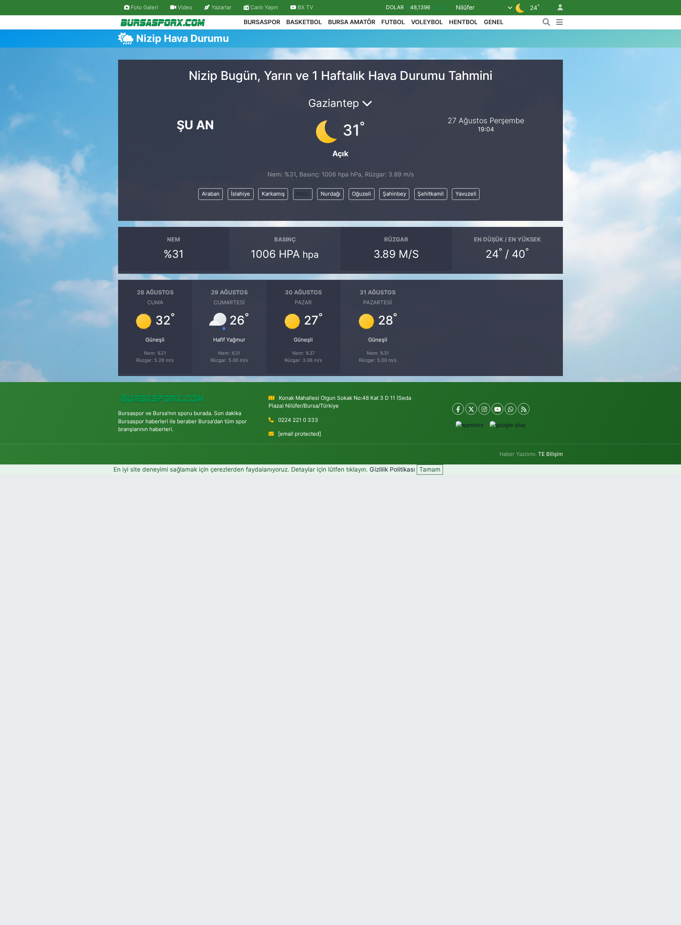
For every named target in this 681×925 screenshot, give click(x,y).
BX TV (304, 7)
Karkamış (273, 194)
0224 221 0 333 (298, 420)
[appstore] (470, 425)
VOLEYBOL (427, 22)
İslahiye (240, 194)
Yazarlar (221, 7)
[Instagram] (484, 409)
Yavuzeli (465, 194)
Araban (211, 194)
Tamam (430, 469)
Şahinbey (394, 194)
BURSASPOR (262, 22)
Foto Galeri (144, 7)
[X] (471, 409)
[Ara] (546, 22)
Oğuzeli (361, 194)
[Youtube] (497, 409)
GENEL (494, 22)
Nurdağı (330, 194)
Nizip (302, 194)
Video (185, 7)
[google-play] (507, 425)
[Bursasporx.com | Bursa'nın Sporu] (162, 21)
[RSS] (524, 409)
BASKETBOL (304, 22)
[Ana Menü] (559, 22)
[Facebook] (458, 409)
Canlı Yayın (263, 7)
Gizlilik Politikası (392, 469)
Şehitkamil (430, 194)
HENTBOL (463, 22)
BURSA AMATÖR (351, 22)
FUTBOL (393, 22)
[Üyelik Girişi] (557, 7)
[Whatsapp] (510, 409)
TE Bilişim (550, 454)
